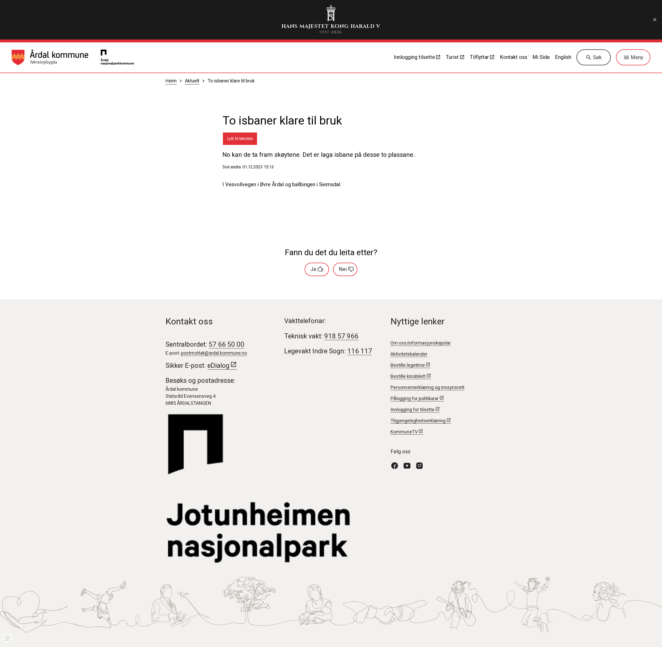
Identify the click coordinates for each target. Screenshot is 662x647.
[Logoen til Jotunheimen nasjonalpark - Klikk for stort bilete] (271, 489)
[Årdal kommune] (50, 57)
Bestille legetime (407, 365)
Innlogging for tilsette (412, 409)
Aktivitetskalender (408, 354)
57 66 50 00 (226, 344)
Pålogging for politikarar (414, 398)
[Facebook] (396, 465)
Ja (313, 269)
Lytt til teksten (240, 138)
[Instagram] (421, 465)
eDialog (218, 365)
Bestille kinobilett (408, 376)
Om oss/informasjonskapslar (420, 343)
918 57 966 (341, 336)
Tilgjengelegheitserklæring (418, 420)
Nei (343, 269)
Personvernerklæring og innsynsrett (427, 387)
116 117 (359, 351)
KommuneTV (404, 431)
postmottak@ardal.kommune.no (214, 353)
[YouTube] (409, 465)
